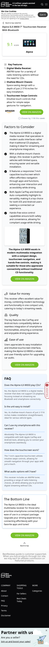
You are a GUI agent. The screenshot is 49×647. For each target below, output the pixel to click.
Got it (43, 14)
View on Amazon (31, 112)
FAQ (3, 600)
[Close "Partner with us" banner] (46, 630)
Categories (37, 591)
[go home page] (6, 4)
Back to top (24, 546)
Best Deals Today (21, 600)
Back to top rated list (13, 23)
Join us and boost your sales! (15, 641)
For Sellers (21, 593)
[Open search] (42, 4)
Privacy (4, 605)
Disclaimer (6, 615)
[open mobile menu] (46, 4)
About (4, 591)
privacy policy (24, 18)
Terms (4, 610)
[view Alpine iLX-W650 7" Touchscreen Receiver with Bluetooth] (29, 44)
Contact (4, 595)
